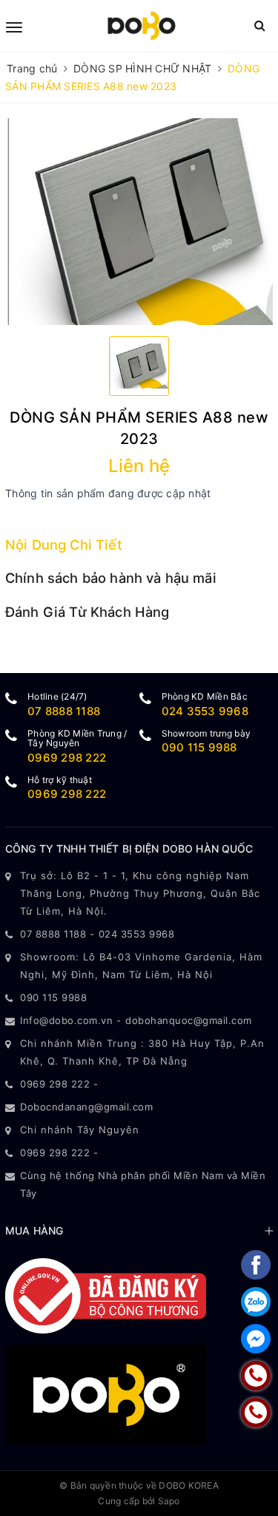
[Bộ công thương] (105, 1294)
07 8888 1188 (63, 711)
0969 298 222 (66, 758)
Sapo (169, 1500)
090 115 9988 (199, 747)
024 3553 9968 (205, 711)
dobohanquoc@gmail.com (188, 1020)
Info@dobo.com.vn (66, 1020)
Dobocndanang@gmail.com (86, 1107)
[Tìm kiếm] (260, 25)
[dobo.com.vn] (141, 26)
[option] (139, 222)
